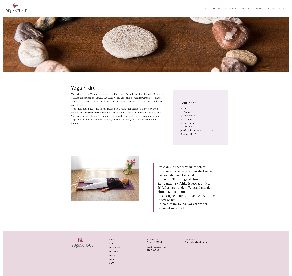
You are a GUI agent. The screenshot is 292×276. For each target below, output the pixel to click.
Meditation (231, 8)
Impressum (190, 239)
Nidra (216, 8)
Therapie (246, 8)
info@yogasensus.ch (156, 247)
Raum (271, 8)
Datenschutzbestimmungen (197, 242)
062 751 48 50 (153, 250)
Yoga (206, 8)
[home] (17, 8)
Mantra (259, 8)
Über (281, 8)
